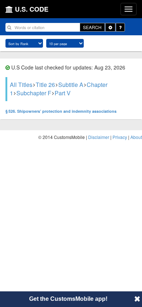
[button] (137, 298)
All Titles (21, 84)
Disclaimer (98, 137)
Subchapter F (33, 93)
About (136, 137)
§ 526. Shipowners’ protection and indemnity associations (61, 111)
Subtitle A (70, 84)
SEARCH (92, 27)
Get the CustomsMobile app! (68, 299)
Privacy (120, 137)
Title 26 (45, 84)
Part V (63, 93)
